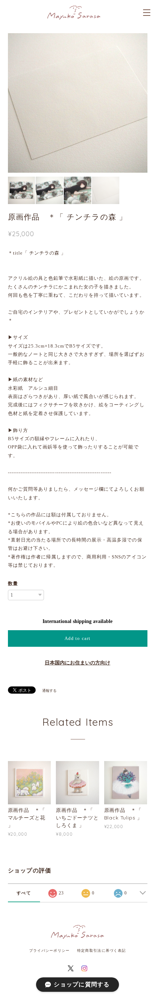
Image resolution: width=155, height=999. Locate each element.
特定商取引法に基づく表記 (101, 950)
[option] (77, 103)
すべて (24, 893)
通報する (49, 691)
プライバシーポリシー (49, 950)
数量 (13, 583)
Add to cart (77, 638)
